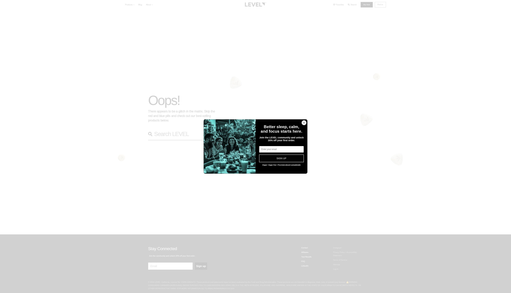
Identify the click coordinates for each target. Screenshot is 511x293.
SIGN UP (281, 158)
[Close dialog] (304, 122)
